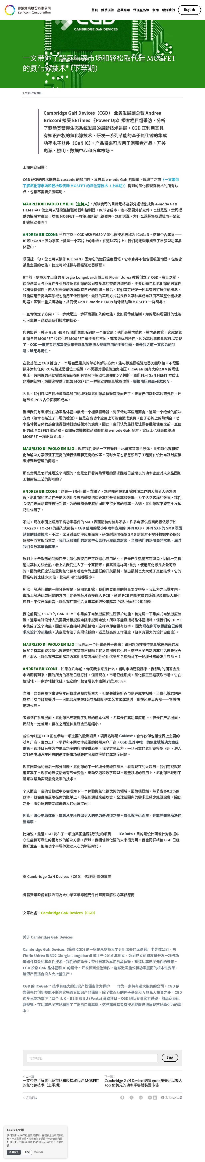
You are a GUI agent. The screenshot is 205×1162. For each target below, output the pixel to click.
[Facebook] (122, 1098)
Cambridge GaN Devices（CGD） (69, 912)
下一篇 (109, 1076)
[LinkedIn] (141, 1098)
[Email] (150, 1098)
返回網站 (31, 1098)
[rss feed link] (155, 1098)
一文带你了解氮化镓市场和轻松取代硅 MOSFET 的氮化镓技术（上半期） (61, 1083)
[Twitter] (132, 1098)
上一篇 (30, 1076)
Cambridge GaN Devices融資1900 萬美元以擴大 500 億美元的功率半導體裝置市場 (143, 1083)
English (189, 10)
